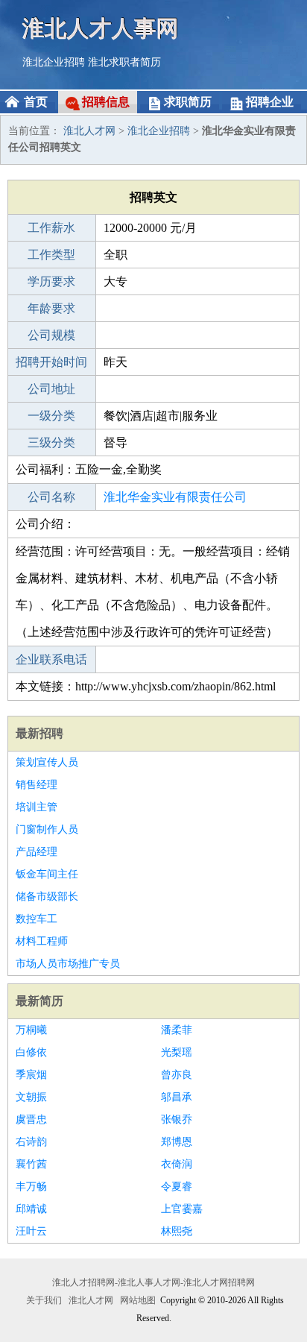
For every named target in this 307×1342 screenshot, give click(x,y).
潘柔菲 (176, 1030)
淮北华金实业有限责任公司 (175, 497)
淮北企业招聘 (53, 62)
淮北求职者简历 (124, 62)
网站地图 (138, 1300)
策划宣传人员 (47, 762)
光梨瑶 (176, 1052)
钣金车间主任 (47, 874)
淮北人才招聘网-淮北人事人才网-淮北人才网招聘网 (153, 1282)
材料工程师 (42, 941)
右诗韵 (31, 1141)
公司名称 (51, 497)
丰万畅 (31, 1186)
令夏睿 (176, 1186)
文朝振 (31, 1097)
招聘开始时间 (51, 362)
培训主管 (36, 807)
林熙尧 (176, 1231)
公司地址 (51, 388)
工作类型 (51, 254)
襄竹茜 (31, 1164)
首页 (36, 101)
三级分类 (51, 442)
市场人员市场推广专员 (68, 963)
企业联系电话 (51, 659)
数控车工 (36, 918)
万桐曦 (31, 1030)
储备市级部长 (47, 896)
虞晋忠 (31, 1119)
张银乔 (176, 1119)
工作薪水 (51, 227)
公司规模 (51, 335)
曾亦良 (176, 1074)
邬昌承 (176, 1097)
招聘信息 (106, 101)
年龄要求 (51, 308)
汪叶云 (31, 1231)
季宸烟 (31, 1074)
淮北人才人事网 (100, 28)
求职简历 (188, 101)
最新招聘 (39, 733)
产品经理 (36, 851)
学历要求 (51, 281)
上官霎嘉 (182, 1209)
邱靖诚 (31, 1209)
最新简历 (39, 1001)
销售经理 (36, 784)
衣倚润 (176, 1164)
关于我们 (44, 1300)
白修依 (31, 1052)
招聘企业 (270, 101)
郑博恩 (176, 1141)
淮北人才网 (89, 130)
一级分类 (51, 415)
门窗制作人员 (47, 829)
